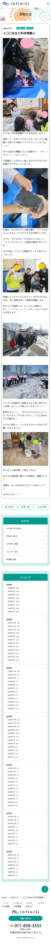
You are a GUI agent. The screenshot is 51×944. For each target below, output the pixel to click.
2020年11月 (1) (13, 858)
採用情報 (17, 906)
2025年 (9, 619)
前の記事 (9, 506)
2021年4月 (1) (13, 833)
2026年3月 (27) (13, 605)
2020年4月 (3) (13, 872)
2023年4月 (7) (13, 747)
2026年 (9, 584)
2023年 (9, 716)
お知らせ (20, 28)
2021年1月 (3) (13, 844)
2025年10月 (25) (14, 629)
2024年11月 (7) (13, 675)
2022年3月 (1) (13, 798)
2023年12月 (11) (14, 720)
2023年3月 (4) (13, 750)
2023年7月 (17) (13, 737)
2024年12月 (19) (14, 671)
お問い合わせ (25, 918)
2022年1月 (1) (13, 805)
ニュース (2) (11, 551)
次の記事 (42, 506)
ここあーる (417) (13, 528)
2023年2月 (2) (13, 753)
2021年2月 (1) (13, 840)
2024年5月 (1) (13, 695)
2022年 (9, 764)
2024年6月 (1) (13, 691)
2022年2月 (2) (13, 802)
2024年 (9, 667)
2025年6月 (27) (13, 643)
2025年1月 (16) (13, 660)
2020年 (9, 851)
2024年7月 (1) (13, 688)
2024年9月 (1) (13, 681)
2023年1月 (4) (13, 757)
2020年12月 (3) (13, 855)
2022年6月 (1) (13, 788)
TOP (45, 890)
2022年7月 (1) (13, 785)
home (4, 897)
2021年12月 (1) (13, 816)
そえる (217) (11, 536)
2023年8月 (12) (13, 733)
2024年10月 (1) (13, 678)
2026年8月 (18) (13, 588)
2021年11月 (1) (13, 820)
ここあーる (17, 903)
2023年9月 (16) (13, 730)
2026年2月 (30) (13, 608)
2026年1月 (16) (13, 611)
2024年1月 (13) (13, 708)
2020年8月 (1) (13, 868)
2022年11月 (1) (13, 771)
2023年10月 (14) (14, 726)
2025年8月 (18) (13, 636)
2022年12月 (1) (13, 768)
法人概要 (5, 906)
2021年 (9, 813)
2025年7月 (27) (13, 640)
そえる (29, 28)
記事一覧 (25, 506)
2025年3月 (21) (13, 653)
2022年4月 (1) (13, 795)
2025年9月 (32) (13, 633)
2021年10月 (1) (13, 823)
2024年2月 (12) (13, 705)
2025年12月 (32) (14, 623)
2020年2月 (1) (13, 875)
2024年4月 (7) (13, 698)
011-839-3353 (28, 926)
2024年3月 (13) (13, 702)
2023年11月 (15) (14, 723)
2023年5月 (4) (13, 743)
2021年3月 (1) (13, 837)
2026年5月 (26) (13, 598)
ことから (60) (12, 543)
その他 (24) (11, 559)
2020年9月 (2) (13, 865)
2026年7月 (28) (13, 591)
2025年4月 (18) (13, 650)
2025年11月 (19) (14, 626)
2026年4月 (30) (13, 601)
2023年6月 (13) (13, 740)
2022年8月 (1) (13, 782)
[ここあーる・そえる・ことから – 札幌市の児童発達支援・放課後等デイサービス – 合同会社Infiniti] (16, 4)
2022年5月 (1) (13, 792)
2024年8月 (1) (13, 685)
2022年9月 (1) (13, 778)
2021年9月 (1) (13, 827)
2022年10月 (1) (13, 775)
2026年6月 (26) (13, 594)
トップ (5, 903)
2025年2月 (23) (13, 657)
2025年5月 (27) (13, 646)
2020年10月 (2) (13, 861)
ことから (41, 903)
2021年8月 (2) (13, 830)
